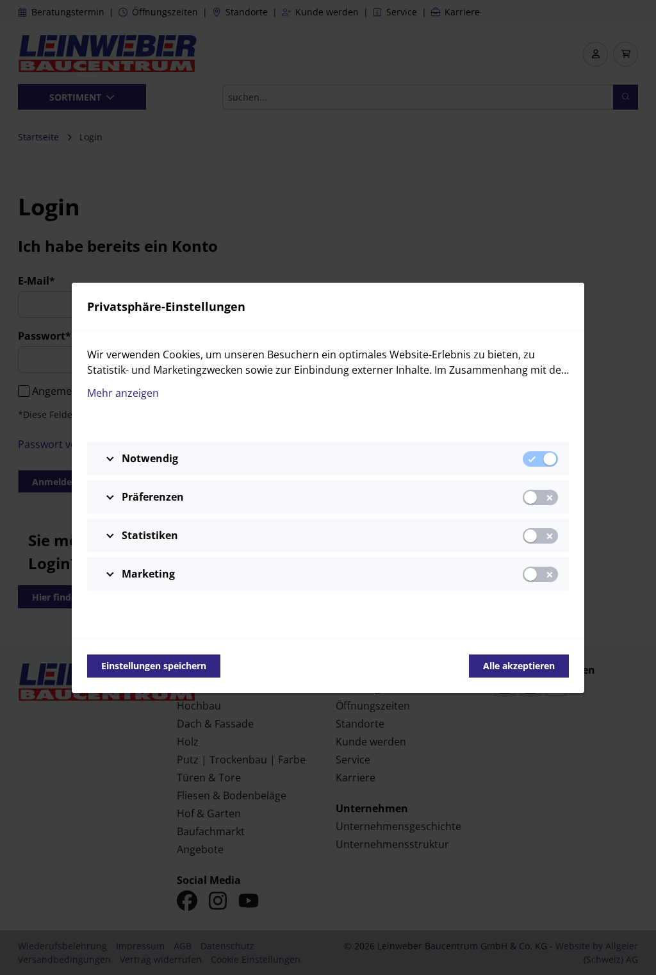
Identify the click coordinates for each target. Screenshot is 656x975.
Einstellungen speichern (153, 666)
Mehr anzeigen (123, 393)
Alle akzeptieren (519, 666)
